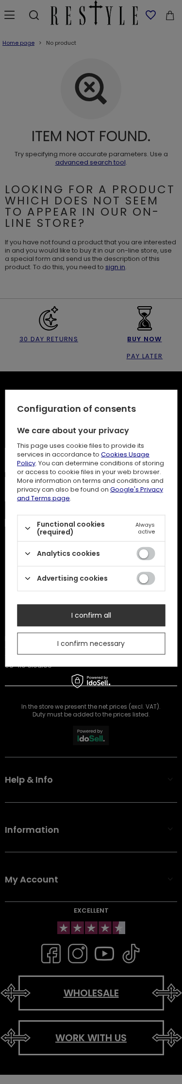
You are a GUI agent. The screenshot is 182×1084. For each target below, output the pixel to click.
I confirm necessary (91, 643)
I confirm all (91, 615)
